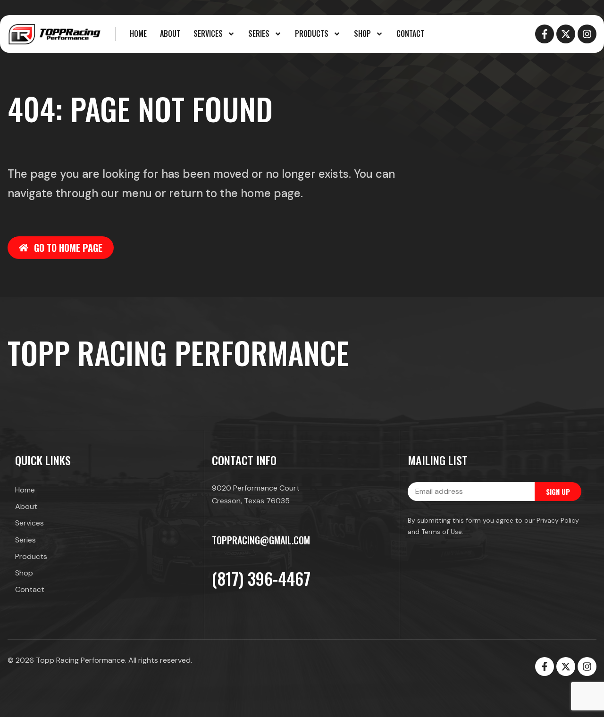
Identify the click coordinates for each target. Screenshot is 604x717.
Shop (362, 33)
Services (208, 33)
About (170, 33)
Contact (410, 33)
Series (258, 33)
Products (311, 33)
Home (138, 33)
